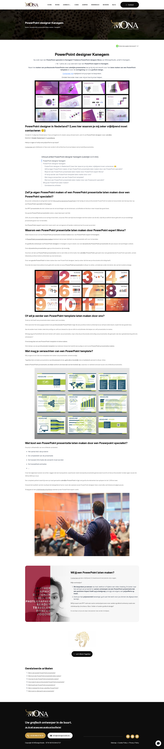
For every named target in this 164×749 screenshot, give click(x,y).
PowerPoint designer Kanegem (54, 161)
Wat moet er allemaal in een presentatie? (41, 691)
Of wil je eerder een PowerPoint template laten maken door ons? (68, 174)
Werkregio (95, 4)
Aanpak (85, 4)
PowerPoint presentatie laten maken (41, 27)
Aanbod (66, 4)
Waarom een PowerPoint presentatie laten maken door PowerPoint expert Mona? (74, 172)
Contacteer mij (68, 74)
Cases (76, 4)
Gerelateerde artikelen (53, 185)
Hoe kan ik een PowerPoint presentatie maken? (43, 679)
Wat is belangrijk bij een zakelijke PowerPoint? (43, 688)
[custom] (128, 736)
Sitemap (113, 743)
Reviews (106, 4)
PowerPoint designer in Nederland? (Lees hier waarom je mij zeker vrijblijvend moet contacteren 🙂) (81, 166)
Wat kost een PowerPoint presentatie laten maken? (44, 676)
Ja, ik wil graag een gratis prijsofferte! (43, 727)
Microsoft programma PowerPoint (64, 201)
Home (49, 4)
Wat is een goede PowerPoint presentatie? (42, 673)
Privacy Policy (134, 743)
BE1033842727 (55, 743)
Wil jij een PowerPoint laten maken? (56, 183)
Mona (57, 4)
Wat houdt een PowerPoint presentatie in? (41, 685)
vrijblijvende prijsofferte (44, 489)
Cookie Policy (122, 743)
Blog (114, 4)
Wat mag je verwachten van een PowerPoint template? (64, 177)
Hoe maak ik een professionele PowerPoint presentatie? (46, 682)
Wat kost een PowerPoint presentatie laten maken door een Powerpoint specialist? (74, 180)
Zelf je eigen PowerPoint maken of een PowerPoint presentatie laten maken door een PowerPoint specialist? (84, 169)
